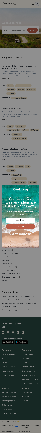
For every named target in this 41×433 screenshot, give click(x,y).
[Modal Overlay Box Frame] (20, 216)
